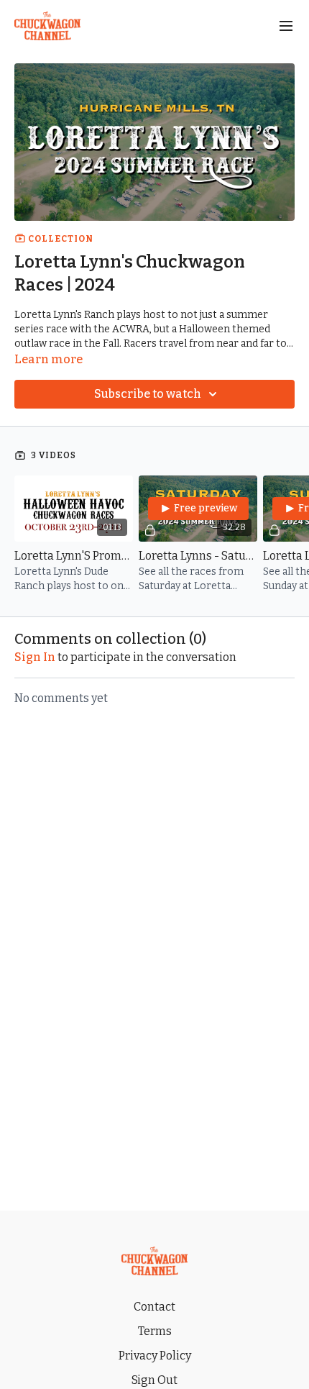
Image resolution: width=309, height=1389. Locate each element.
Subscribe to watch (147, 394)
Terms (155, 1331)
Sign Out (154, 1380)
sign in (34, 657)
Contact (154, 1306)
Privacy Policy (155, 1355)
